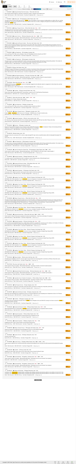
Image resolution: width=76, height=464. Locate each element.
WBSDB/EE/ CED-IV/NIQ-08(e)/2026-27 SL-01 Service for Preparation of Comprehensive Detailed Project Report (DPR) (29, 185)
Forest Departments (17, 52)
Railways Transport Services (19, 28)
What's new (59, 2)
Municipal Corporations (18, 118)
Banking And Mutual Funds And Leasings (21, 11)
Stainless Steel (16, 18)
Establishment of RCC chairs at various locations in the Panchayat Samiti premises (20, 322)
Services (52, 2)
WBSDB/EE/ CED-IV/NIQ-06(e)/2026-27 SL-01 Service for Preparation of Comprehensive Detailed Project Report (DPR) (29, 192)
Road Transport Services (18, 284)
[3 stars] (14, 9)
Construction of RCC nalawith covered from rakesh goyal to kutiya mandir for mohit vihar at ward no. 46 (23, 172)
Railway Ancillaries (17, 257)
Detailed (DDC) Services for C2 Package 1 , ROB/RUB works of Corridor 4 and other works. (26, 113)
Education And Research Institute (20, 43)
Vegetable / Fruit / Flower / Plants (20, 177)
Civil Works (16, 90)
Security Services (17, 341)
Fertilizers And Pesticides (18, 370)
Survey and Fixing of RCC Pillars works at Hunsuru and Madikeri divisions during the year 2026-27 (23, 106)
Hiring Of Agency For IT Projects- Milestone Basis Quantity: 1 (16, 99)
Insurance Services (17, 36)
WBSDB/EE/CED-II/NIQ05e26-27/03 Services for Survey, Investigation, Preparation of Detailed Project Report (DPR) (29, 231)
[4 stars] (15, 9)
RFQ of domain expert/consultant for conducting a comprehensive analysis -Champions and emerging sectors (25, 13)
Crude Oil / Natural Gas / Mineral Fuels (21, 149)
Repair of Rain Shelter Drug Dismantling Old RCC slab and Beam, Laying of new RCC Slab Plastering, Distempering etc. (27, 92)
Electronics (16, 125)
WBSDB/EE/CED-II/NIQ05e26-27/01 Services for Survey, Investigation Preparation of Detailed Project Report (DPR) (29, 251)
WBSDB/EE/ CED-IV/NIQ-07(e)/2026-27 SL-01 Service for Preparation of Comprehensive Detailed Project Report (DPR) (29, 244)
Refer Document (10, 24)
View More (38, 380)
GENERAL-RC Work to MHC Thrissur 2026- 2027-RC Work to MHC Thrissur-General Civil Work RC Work (24, 351)
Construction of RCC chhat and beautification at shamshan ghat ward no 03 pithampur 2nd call (22, 315)
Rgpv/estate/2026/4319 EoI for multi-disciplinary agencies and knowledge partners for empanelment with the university (28, 308)
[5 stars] (16, 9)
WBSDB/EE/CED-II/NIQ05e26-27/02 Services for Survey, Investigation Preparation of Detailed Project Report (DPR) (29, 209)
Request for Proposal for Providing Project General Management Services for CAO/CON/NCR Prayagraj (24, 329)
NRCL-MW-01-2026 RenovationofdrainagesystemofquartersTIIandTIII (17, 165)
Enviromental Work (17, 356)
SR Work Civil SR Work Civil (10, 336)
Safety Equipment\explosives (19, 75)
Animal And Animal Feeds (18, 214)
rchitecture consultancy (26, 9)
